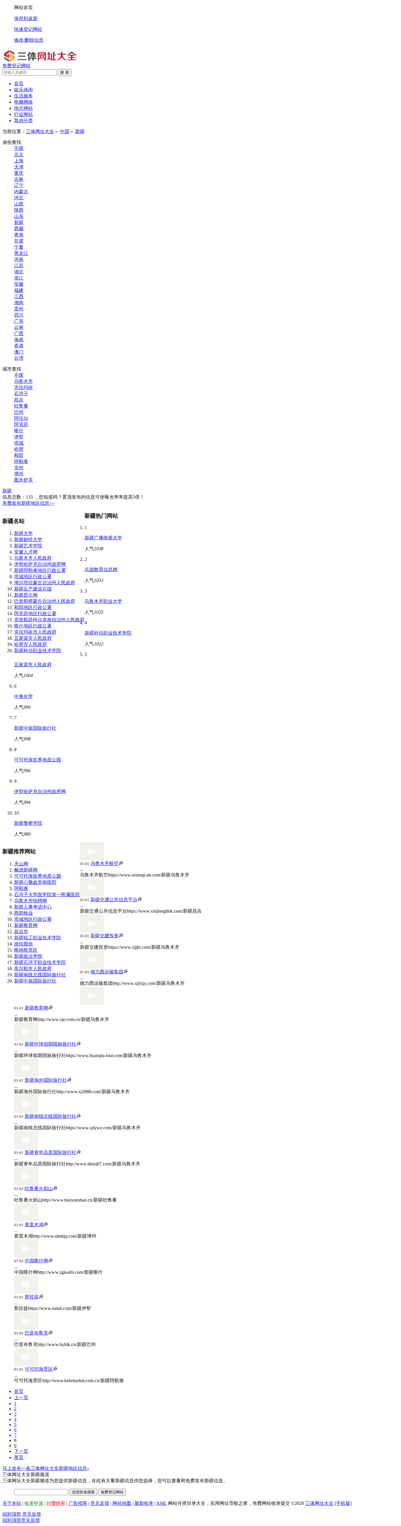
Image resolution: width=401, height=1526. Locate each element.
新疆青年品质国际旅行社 (50, 1152)
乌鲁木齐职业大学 (103, 601)
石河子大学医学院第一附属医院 (47, 894)
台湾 (18, 358)
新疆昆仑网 (26, 595)
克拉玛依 (23, 387)
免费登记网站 (16, 65)
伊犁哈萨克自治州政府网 (40, 564)
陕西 (18, 210)
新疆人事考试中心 (33, 906)
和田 (18, 455)
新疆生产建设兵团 (33, 588)
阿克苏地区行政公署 (35, 613)
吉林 (18, 179)
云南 (18, 327)
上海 (18, 160)
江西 (18, 296)
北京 (18, 154)
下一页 (21, 1451)
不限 (18, 148)
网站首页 (23, 7)
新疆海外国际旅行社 (46, 1080)
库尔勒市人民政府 (33, 968)
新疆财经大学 (28, 539)
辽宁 (18, 185)
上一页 (21, 1397)
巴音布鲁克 (36, 1332)
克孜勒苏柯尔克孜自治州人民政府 (49, 619)
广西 (18, 333)
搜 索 (64, 72)
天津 (18, 166)
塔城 (18, 442)
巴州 (18, 412)
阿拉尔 (21, 418)
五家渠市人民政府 (33, 638)
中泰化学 (23, 696)
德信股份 (23, 943)
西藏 (18, 228)
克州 (18, 467)
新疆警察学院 (28, 823)
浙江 (18, 277)
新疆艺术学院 (28, 545)
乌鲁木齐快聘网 (30, 900)
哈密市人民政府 (30, 644)
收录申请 (33, 1503)
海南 (18, 339)
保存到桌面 (26, 18)
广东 (18, 321)
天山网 (21, 863)
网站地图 (121, 1503)
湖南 (18, 302)
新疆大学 (23, 533)
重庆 (18, 173)
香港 (18, 345)
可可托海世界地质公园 (37, 759)
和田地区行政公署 (33, 607)
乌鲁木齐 (23, 381)
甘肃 (18, 240)
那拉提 (32, 1296)
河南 (18, 259)
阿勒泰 (21, 461)
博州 (18, 473)
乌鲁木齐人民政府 (33, 558)
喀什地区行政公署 (33, 625)
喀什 (18, 430)
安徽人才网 (26, 551)
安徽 (18, 284)
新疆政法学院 (28, 956)
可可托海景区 (39, 1369)
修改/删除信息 (28, 40)
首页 (18, 83)
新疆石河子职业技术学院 (40, 962)
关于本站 (11, 1503)
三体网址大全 (40, 131)
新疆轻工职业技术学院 (37, 937)
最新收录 (143, 1503)
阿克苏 (21, 424)
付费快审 (55, 1503)
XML (161, 1503)
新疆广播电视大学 (103, 537)
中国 (64, 131)
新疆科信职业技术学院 (37, 650)
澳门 (18, 351)
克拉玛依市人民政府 (35, 632)
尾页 (18, 1457)
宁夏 (18, 247)
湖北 (18, 271)
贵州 (18, 308)
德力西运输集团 (106, 971)
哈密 (18, 449)
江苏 (18, 265)
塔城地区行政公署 (33, 576)
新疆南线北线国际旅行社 (40, 974)
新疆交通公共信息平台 (113, 899)
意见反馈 (99, 1503)
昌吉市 (21, 931)
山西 (18, 203)
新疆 (80, 131)
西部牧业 (23, 913)
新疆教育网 (26, 925)
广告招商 (77, 1503)
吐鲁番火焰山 (39, 1188)
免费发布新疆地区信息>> (28, 503)
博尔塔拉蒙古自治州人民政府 (44, 582)
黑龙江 (21, 253)
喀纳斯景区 (26, 950)
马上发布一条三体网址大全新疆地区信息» (45, 1468)
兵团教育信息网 (101, 569)
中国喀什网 (36, 1260)
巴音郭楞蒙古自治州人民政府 (44, 601)
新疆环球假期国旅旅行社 (50, 1044)
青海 (18, 234)
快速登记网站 (28, 29)
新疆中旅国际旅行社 (35, 728)
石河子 (21, 393)
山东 (18, 216)
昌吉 (18, 399)
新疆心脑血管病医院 (35, 882)
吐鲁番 (21, 405)
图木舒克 (23, 479)
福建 (18, 290)
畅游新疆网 (26, 869)
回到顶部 (11, 1514)
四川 (18, 314)
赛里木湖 (34, 1224)
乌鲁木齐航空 (104, 863)
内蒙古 (21, 191)
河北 (18, 197)
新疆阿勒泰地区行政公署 (40, 570)
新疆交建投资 (104, 935)
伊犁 (18, 436)
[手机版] (343, 1503)
